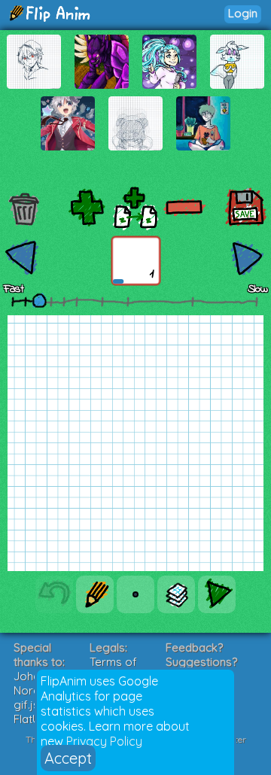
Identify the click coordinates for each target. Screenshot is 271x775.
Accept (68, 758)
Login (242, 13)
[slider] (39, 300)
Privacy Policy (104, 741)
